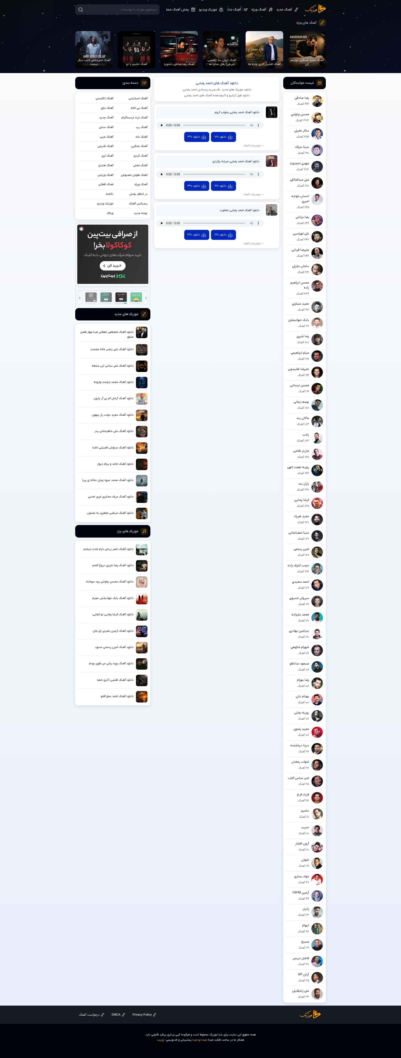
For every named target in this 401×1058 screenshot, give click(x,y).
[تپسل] (81, 229)
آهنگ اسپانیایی (138, 98)
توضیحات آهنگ (252, 145)
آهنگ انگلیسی (104, 98)
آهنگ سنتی (106, 127)
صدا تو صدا (199, 1040)
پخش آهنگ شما (177, 10)
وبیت (160, 1040)
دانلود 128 (220, 137)
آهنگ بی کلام (139, 108)
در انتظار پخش (138, 194)
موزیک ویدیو (208, 10)
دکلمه (109, 194)
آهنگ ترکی (107, 108)
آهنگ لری (107, 156)
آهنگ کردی (140, 156)
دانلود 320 (193, 137)
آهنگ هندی (105, 165)
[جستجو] (80, 9)
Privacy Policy (142, 1015)
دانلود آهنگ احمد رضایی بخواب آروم (237, 112)
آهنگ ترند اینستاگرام (134, 118)
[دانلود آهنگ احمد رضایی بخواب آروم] (271, 112)
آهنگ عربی (106, 137)
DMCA (116, 1015)
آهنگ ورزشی (105, 175)
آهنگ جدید (284, 10)
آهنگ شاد (234, 10)
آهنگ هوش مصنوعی (134, 175)
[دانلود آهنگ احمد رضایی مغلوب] (271, 210)
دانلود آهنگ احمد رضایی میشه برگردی (235, 161)
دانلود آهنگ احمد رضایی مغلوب (239, 210)
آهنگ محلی (140, 165)
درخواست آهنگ (89, 1015)
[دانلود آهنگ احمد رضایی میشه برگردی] (271, 161)
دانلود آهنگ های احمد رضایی (217, 83)
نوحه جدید (140, 213)
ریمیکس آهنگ (138, 204)
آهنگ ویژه (258, 10)
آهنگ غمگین (139, 146)
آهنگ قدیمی (105, 146)
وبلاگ (110, 213)
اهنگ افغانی (105, 184)
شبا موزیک (315, 9)
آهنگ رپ (141, 127)
